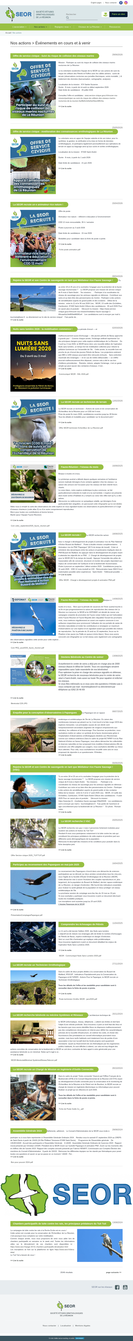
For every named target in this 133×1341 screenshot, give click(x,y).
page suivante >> (113, 1272)
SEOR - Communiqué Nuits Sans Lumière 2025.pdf (79, 956)
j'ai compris (79, 1338)
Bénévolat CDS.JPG (18, 703)
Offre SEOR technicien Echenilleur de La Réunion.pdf (80, 428)
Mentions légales (82, 1326)
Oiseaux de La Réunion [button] (89, 27)
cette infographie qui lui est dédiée (108, 504)
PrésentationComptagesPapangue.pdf (26, 915)
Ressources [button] (114, 27)
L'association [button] (19, 27)
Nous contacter (111, 3)
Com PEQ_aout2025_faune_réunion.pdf (27, 648)
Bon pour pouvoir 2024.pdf (21, 1162)
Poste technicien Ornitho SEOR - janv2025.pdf (77, 999)
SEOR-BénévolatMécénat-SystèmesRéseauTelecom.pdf (33, 1060)
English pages (96, 3)
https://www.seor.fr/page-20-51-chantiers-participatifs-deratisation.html (39, 1247)
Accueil (8, 33)
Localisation (65, 1326)
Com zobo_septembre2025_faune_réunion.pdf (29, 526)
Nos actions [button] (40, 27)
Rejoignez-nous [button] (62, 27)
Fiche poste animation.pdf (69, 250)
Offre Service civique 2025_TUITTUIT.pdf (27, 855)
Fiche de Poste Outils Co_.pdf (71, 1109)
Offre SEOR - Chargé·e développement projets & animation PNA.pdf (86, 580)
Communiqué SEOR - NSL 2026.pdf (73, 374)
